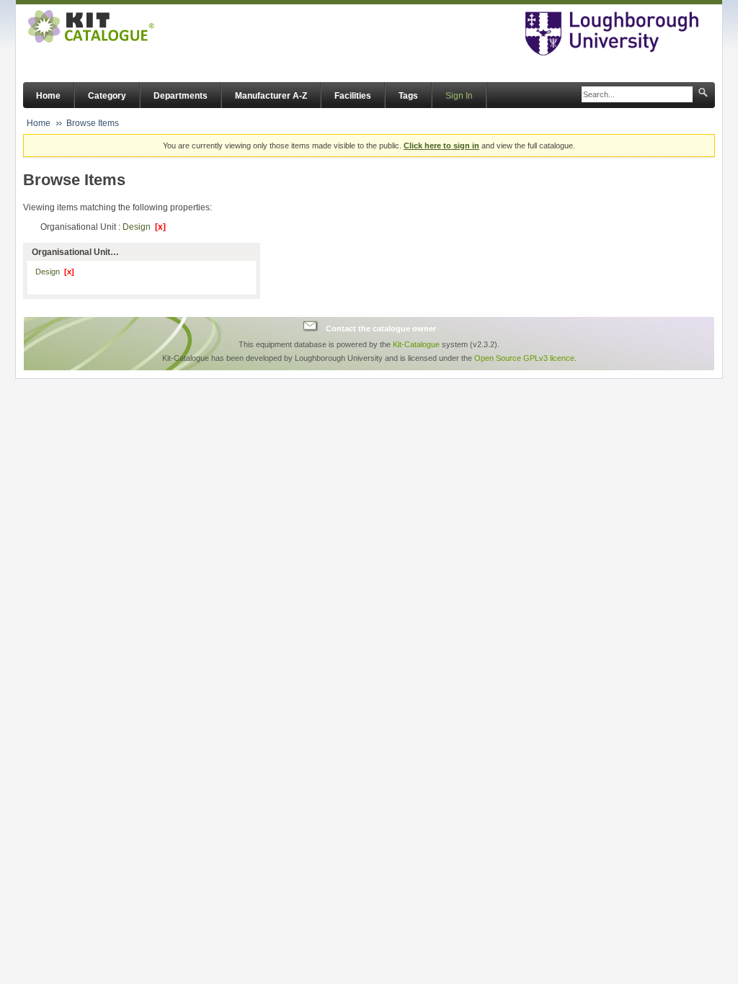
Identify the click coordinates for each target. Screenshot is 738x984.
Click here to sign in (441, 145)
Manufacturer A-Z (271, 96)
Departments (181, 96)
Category (107, 96)
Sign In (459, 96)
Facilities (352, 96)
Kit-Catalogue (416, 344)
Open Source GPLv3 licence (524, 358)
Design (144, 227)
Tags (408, 96)
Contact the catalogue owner (381, 327)
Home (48, 96)
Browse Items (92, 123)
